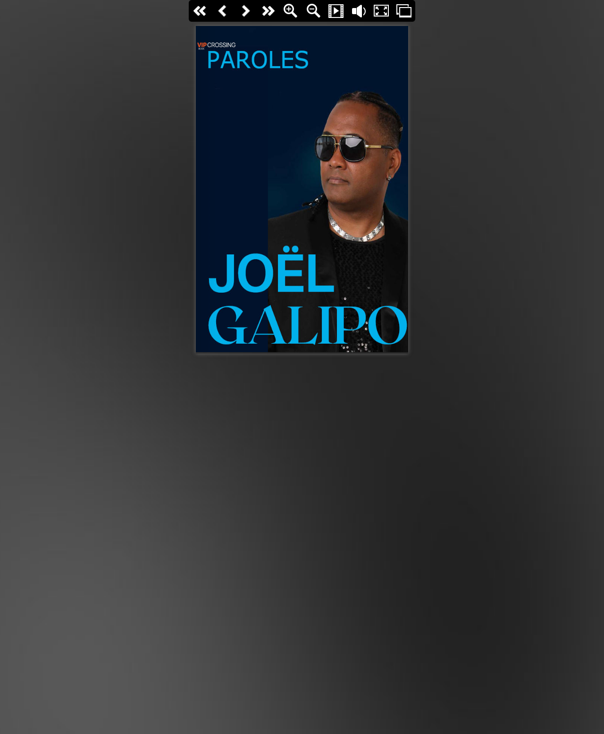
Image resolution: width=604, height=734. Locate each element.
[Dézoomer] (313, 11)
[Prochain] (245, 11)
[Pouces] (404, 11)
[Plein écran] (381, 11)
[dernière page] (268, 11)
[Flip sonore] (358, 11)
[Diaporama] (336, 11)
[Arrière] (222, 11)
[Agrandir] (290, 11)
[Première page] (200, 11)
